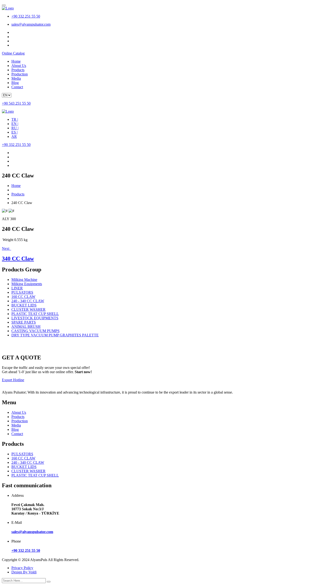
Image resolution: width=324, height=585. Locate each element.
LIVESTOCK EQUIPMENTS (34, 318)
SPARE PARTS (23, 322)
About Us (18, 66)
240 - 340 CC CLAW (27, 301)
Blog (15, 83)
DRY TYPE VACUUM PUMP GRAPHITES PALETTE (55, 335)
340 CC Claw (18, 258)
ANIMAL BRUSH (26, 327)
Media (16, 78)
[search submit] (49, 581)
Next (6, 248)
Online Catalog (13, 53)
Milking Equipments (26, 284)
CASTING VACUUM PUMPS (35, 331)
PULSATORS (22, 292)
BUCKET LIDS (24, 305)
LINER (17, 288)
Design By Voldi (24, 572)
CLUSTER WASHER (28, 309)
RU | (15, 128)
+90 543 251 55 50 (16, 103)
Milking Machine (24, 280)
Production (19, 74)
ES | (14, 132)
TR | (14, 119)
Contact (17, 87)
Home (16, 61)
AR (14, 137)
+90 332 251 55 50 (25, 16)
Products (17, 70)
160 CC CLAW (23, 297)
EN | (14, 124)
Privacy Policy (22, 568)
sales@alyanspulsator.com (31, 24)
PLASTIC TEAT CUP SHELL (35, 314)
